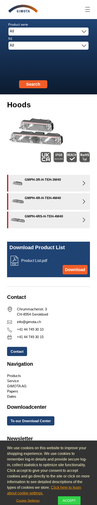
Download (75, 269)
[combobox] (48, 32)
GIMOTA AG (17, 386)
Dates (11, 396)
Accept (69, 500)
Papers (12, 391)
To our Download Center (31, 421)
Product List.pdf (34, 261)
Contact (17, 351)
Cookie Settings (28, 500)
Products (14, 376)
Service (13, 381)
